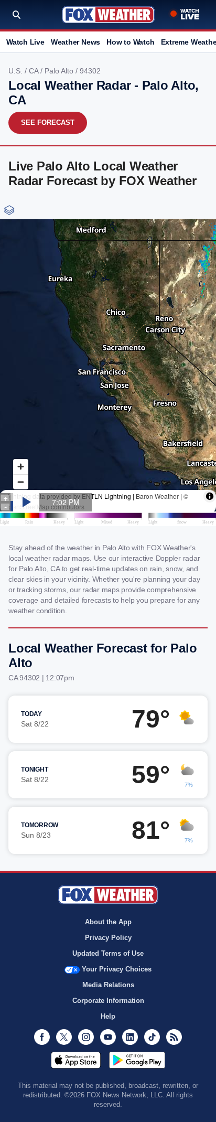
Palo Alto (60, 71)
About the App (108, 922)
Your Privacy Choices (117, 969)
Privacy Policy (108, 938)
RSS (174, 1037)
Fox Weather (108, 14)
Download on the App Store (76, 1060)
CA (34, 71)
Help (108, 1016)
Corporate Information (108, 1001)
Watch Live (25, 42)
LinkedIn (130, 1037)
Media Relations (108, 985)
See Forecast (47, 122)
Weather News (75, 42)
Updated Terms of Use (108, 953)
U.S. (16, 71)
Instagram (86, 1037)
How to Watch (130, 42)
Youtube (108, 1037)
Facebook (42, 1037)
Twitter (64, 1037)
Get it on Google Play (137, 1060)
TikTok (152, 1037)
